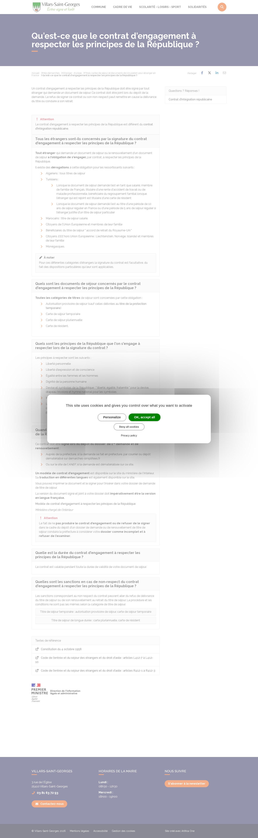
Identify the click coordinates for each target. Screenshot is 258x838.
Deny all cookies (129, 426)
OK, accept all (144, 417)
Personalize (112, 417)
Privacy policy (129, 435)
